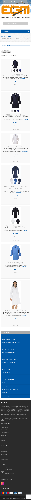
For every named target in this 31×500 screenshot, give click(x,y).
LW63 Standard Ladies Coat (15, 311)
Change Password (5, 457)
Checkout (24, 1)
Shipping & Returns (5, 429)
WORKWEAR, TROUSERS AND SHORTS (13, 38)
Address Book (4, 451)
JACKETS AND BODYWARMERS (8, 352)
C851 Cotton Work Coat (15, 147)
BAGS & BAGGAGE (6, 372)
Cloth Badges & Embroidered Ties (9, 386)
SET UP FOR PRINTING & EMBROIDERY (10, 389)
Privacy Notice (4, 427)
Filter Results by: (5, 50)
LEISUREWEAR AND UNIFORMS (8, 339)
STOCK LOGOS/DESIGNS (7, 396)
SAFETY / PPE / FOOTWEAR (8, 349)
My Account (15, 1)
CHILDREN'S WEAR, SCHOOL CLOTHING (10, 356)
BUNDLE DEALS (5, 336)
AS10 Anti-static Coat (15, 262)
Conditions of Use (5, 432)
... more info (22, 78)
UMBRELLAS (4, 392)
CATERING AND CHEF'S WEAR (8, 362)
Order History (4, 449)
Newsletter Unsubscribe (6, 438)
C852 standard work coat (15, 115)
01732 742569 (8, 469)
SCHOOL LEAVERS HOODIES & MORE (10, 359)
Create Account (4, 459)
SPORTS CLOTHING (6, 369)
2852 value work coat (15, 74)
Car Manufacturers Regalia (8, 379)
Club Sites (4, 382)
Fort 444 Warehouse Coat (15, 226)
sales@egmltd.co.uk (9, 473)
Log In (7, 1)
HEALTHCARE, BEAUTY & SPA (8, 366)
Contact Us (3, 435)
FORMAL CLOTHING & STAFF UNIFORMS (11, 342)
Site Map (3, 440)
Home (2, 38)
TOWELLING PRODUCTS (7, 376)
